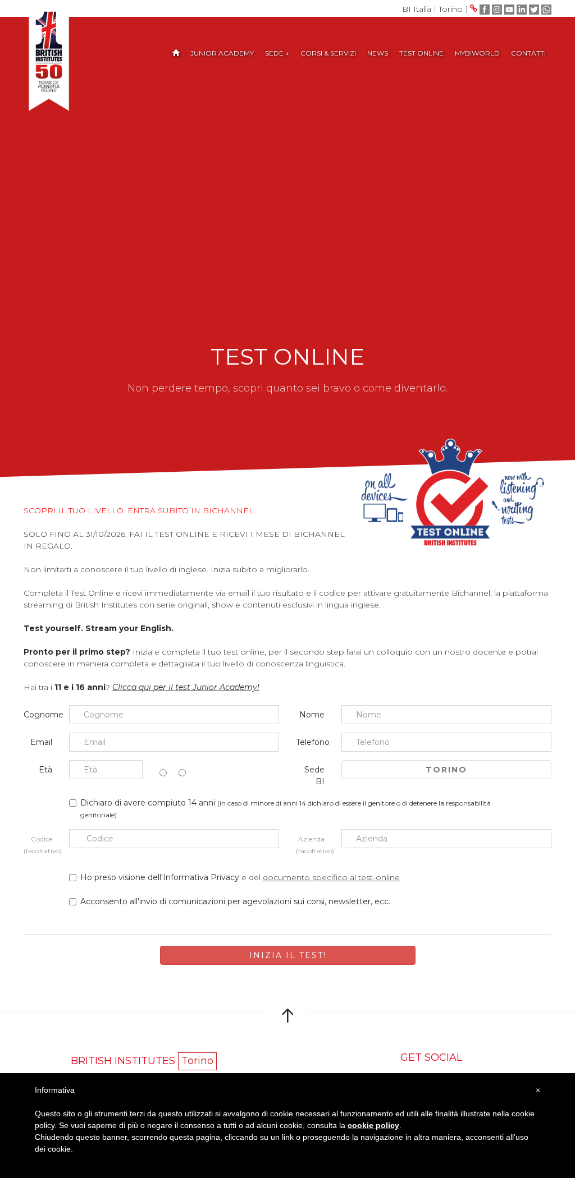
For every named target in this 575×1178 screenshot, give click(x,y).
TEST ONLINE (421, 53)
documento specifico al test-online (331, 877)
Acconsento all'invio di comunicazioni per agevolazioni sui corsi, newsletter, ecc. (235, 901)
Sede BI (314, 775)
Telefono (313, 742)
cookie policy (373, 1125)
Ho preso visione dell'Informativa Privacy (160, 877)
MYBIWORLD (477, 53)
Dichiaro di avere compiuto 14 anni (285, 808)
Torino (451, 9)
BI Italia (416, 9)
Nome (312, 715)
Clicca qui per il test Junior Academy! (185, 687)
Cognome (42, 715)
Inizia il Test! (287, 955)
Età (45, 770)
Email (41, 742)
